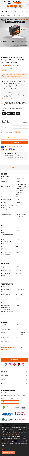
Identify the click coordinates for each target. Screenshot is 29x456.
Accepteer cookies (8, 452)
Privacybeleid (6, 436)
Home (3, 15)
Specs (14, 167)
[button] (27, 11)
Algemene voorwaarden (9, 434)
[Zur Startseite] (14, 11)
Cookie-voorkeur (6, 449)
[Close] (28, 4)
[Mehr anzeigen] (26, 371)
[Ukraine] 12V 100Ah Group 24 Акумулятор (15, 15)
